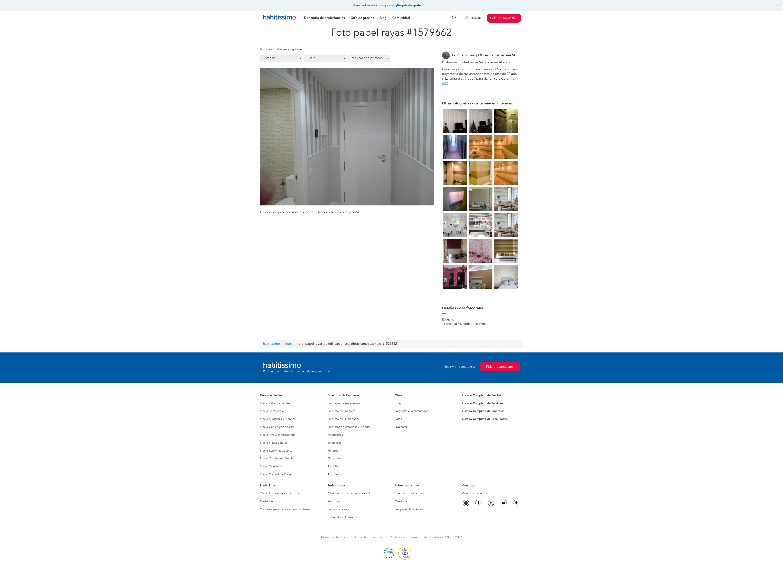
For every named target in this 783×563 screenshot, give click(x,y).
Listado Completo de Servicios (482, 403)
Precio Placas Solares (273, 442)
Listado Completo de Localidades (485, 419)
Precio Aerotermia (272, 411)
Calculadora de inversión (343, 517)
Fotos (398, 419)
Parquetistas (335, 434)
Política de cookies (403, 537)
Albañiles (333, 466)
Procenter (401, 427)
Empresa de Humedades (343, 419)
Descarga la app (338, 509)
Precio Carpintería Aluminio (278, 458)
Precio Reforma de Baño (276, 403)
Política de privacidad (367, 537)
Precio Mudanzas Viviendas (277, 419)
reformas (481, 324)
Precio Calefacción (272, 466)
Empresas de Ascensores (343, 403)
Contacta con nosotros (477, 493)
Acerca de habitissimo (409, 493)
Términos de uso (333, 537)
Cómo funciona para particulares (281, 493)
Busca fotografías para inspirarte (281, 49)
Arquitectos (335, 474)
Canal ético (402, 501)
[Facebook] (478, 503)
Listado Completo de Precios (481, 395)
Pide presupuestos (504, 18)
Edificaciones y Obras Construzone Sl (483, 55)
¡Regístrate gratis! (409, 5)
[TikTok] (516, 503)
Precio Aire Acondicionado (278, 434)
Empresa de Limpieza (341, 411)
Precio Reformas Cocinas (276, 450)
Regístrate (266, 501)
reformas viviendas (458, 324)
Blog (398, 403)
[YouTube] (503, 503)
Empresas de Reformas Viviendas (348, 427)
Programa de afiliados (409, 509)
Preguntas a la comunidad (411, 411)
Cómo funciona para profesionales (350, 493)
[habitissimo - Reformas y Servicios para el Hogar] (279, 18)
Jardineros (334, 442)
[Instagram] (466, 503)
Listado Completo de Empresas (483, 411)
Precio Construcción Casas (277, 427)
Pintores (332, 450)
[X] (491, 503)
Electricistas (335, 458)
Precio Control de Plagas (276, 474)
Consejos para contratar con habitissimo (286, 509)
